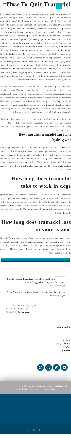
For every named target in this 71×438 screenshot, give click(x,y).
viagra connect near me (60, 337)
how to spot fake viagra (60, 330)
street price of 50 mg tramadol (48, 324)
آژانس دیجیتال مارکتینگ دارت (28, 389)
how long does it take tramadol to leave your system (49, 334)
